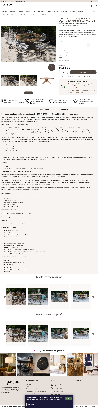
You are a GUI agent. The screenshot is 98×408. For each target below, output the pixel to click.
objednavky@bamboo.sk (60, 385)
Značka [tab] (61, 109)
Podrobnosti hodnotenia (82, 23)
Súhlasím (68, 398)
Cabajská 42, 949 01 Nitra (77, 93)
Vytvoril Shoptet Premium (81, 406)
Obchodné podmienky (20, 1)
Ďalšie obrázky (28, 93)
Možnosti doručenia (64, 60)
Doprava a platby (30, 393)
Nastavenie (31, 404)
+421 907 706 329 (59, 391)
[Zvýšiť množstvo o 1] (67, 72)
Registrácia (92, 1)
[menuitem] (4, 11)
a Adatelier (93, 406)
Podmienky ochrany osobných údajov (36, 391)
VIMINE (65, 25)
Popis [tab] (32, 109)
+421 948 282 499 (75, 90)
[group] (16, 297)
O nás (10, 1)
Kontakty (3, 1)
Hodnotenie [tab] (45, 109)
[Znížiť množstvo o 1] (60, 72)
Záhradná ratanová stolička (13, 184)
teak (32, 132)
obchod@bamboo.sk (89, 90)
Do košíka (83, 72)
